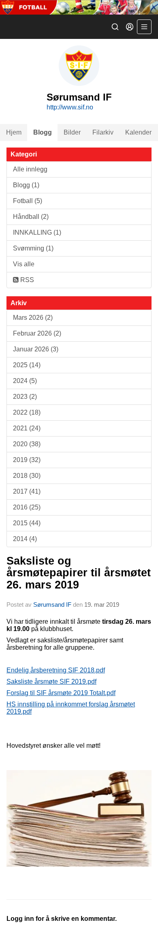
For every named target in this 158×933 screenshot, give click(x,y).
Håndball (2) (31, 216)
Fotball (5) (27, 200)
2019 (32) (27, 459)
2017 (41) (27, 491)
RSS (26, 279)
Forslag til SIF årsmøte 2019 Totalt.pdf (60, 692)
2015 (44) (27, 523)
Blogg (42, 132)
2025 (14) (27, 365)
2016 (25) (27, 507)
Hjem (13, 132)
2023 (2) (25, 396)
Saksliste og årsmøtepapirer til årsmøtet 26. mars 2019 (78, 573)
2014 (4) (25, 538)
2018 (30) (27, 475)
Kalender (138, 132)
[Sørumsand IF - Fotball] (79, 7)
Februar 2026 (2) (37, 333)
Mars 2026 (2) (33, 317)
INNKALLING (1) (37, 232)
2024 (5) (25, 380)
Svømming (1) (33, 248)
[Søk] (115, 26)
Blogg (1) (26, 185)
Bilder (72, 132)
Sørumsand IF (52, 604)
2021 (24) (27, 428)
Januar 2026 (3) (35, 349)
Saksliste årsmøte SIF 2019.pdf (51, 681)
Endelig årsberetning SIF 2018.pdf (55, 670)
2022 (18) (27, 412)
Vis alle (23, 264)
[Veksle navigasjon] (144, 26)
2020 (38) (27, 444)
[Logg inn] (129, 26)
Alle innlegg (30, 169)
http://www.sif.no (70, 107)
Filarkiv (102, 132)
